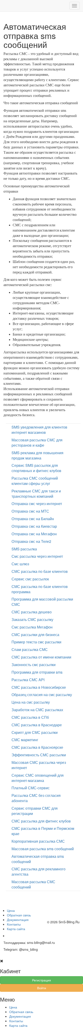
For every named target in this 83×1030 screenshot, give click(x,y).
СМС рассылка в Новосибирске (39, 687)
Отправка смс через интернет (37, 503)
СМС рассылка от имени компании (41, 657)
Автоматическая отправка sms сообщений (38, 859)
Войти (41, 988)
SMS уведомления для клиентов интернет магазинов (39, 429)
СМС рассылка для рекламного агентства (38, 871)
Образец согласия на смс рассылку (42, 694)
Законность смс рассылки (34, 664)
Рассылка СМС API (28, 679)
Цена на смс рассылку (31, 702)
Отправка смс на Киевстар (34, 526)
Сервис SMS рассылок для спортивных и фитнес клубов (36, 468)
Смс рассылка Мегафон (32, 627)
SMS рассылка (24, 549)
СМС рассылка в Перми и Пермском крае (43, 831)
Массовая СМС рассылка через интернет (39, 765)
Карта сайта (16, 928)
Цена (11, 910)
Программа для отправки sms (37, 672)
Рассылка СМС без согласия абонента (36, 798)
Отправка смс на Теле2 (31, 541)
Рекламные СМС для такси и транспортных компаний (36, 493)
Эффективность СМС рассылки (39, 754)
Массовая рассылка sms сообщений (43, 848)
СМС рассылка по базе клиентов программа (40, 589)
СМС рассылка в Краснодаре (37, 724)
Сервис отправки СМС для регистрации (35, 811)
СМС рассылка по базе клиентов (40, 571)
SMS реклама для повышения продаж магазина (37, 455)
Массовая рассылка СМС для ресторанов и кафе (37, 442)
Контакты (14, 924)
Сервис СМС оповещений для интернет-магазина (38, 778)
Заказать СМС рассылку (32, 619)
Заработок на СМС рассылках (37, 709)
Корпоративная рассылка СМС (38, 841)
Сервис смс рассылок (30, 579)
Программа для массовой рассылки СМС (42, 601)
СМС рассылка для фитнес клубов (41, 821)
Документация (18, 919)
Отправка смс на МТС (30, 511)
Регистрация (41, 980)
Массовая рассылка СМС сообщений (33, 884)
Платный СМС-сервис (31, 787)
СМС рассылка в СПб (30, 717)
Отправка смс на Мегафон (34, 533)
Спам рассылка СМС (30, 649)
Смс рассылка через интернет (37, 556)
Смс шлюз (20, 563)
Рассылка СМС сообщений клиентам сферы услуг (35, 480)
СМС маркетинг (25, 739)
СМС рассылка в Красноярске (37, 747)
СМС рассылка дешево (32, 612)
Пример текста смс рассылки (36, 642)
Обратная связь (19, 915)
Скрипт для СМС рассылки (35, 732)
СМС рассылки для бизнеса (35, 634)
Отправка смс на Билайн (33, 518)
